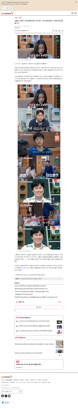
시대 (32, 382)
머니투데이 (12, 382)
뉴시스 (20, 382)
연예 (16, 18)
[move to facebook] (2, 396)
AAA (40, 382)
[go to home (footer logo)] (7, 376)
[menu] (75, 13)
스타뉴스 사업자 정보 (5, 385)
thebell (35, 382)
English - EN (8, 8)
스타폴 (49, 382)
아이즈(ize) (44, 382)
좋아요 (40, 307)
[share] (59, 31)
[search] (72, 13)
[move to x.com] (6, 396)
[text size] (62, 31)
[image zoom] (58, 56)
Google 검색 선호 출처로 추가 (21, 30)
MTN (17, 382)
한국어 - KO (8, 391)
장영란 (25, 268)
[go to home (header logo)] (7, 13)
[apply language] (11, 8)
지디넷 (28, 382)
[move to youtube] (9, 396)
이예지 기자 (17, 28)
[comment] (56, 31)
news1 (24, 382)
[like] (53, 31)
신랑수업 (17, 63)
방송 (20, 18)
